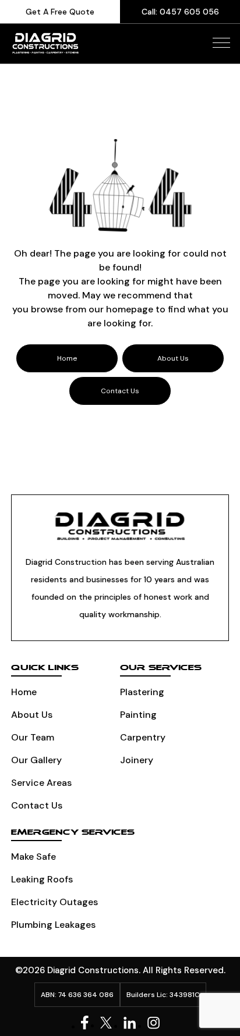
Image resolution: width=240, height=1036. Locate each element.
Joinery (136, 760)
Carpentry (142, 737)
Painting (138, 715)
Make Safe (33, 856)
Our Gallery (36, 760)
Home (24, 692)
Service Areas (41, 783)
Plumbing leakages (53, 924)
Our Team (32, 737)
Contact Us (36, 805)
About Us (31, 715)
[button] (221, 43)
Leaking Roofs (42, 879)
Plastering (142, 692)
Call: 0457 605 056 (180, 11)
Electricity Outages (54, 902)
